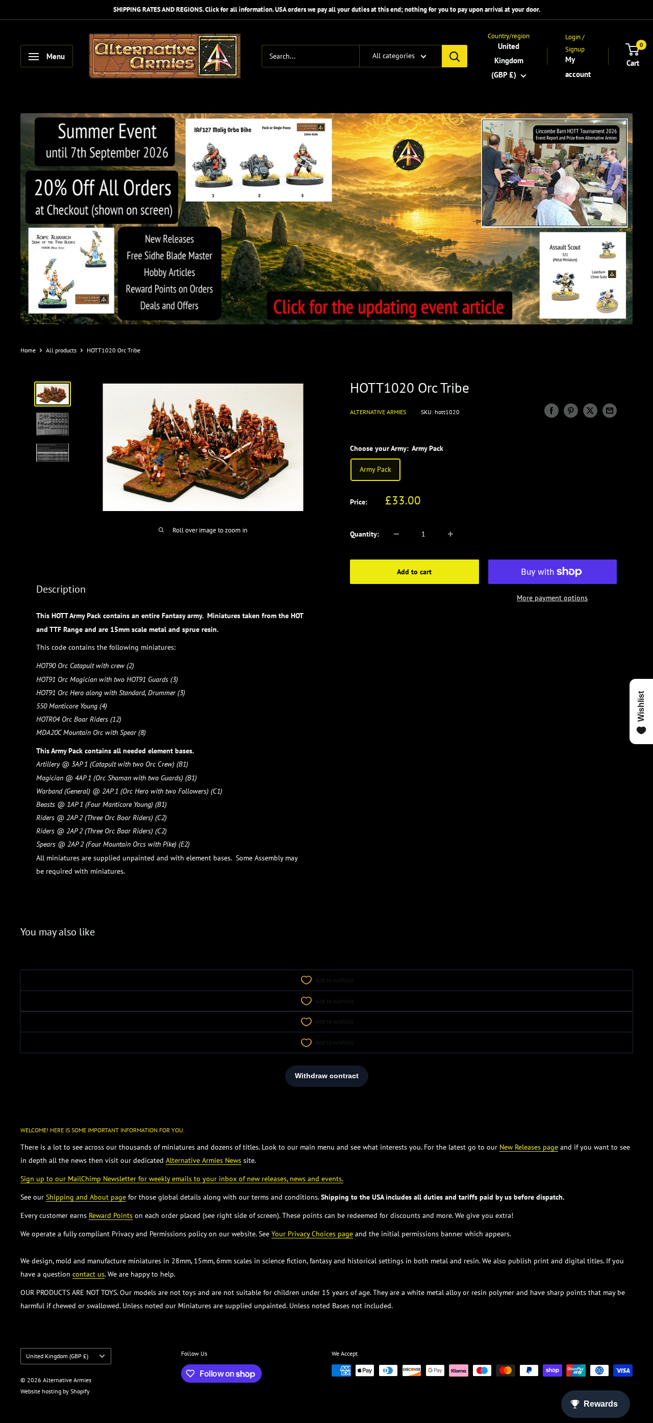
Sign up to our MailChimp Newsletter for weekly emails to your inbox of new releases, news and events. (181, 1178)
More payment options (552, 597)
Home (28, 350)
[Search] (454, 56)
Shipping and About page (86, 1197)
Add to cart (414, 571)
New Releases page (528, 1147)
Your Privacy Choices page (312, 1233)
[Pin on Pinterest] (571, 410)
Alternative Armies (378, 412)
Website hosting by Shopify (55, 1391)
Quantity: (364, 534)
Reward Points (111, 1215)
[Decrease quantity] (396, 534)
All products (61, 350)
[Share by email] (609, 410)
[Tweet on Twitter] (590, 410)
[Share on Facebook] (551, 410)
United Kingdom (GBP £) (57, 1356)
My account (578, 67)
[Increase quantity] (450, 534)
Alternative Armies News (203, 1160)
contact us (88, 1274)
